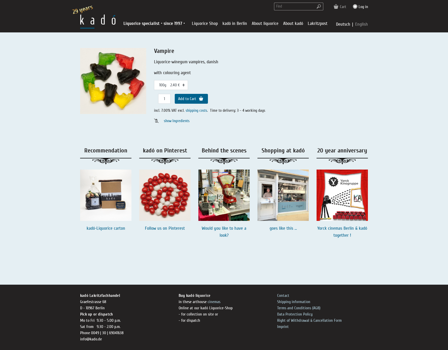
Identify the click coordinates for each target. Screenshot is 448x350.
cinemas (214, 301)
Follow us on (157, 228)
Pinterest (177, 228)
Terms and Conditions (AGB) (298, 308)
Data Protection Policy (295, 314)
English (361, 24)
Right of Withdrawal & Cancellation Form (309, 320)
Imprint (283, 326)
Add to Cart (187, 98)
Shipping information (293, 301)
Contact (283, 295)
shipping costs (196, 110)
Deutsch (344, 24)
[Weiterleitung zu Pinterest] (165, 195)
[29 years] (98, 21)
